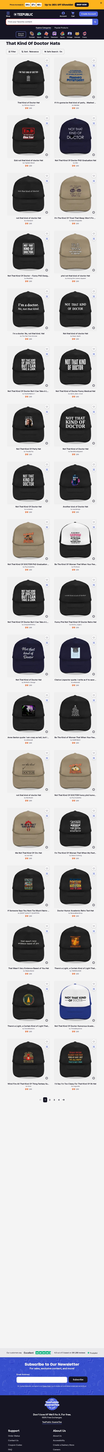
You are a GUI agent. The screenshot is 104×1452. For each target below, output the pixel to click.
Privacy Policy (46, 1386)
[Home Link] (23, 14)
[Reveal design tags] (46, 97)
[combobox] (49, 22)
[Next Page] (63, 1099)
